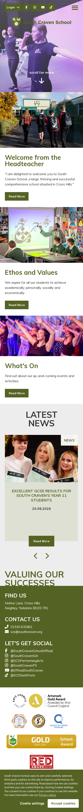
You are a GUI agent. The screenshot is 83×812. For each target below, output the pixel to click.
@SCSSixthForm (23, 675)
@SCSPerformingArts (27, 661)
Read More (17, 196)
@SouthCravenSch (24, 656)
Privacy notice (47, 795)
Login (12, 7)
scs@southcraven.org (26, 632)
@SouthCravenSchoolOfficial (32, 651)
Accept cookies (63, 803)
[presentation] (36, 556)
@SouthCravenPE (24, 665)
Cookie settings (32, 803)
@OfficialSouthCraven (27, 670)
